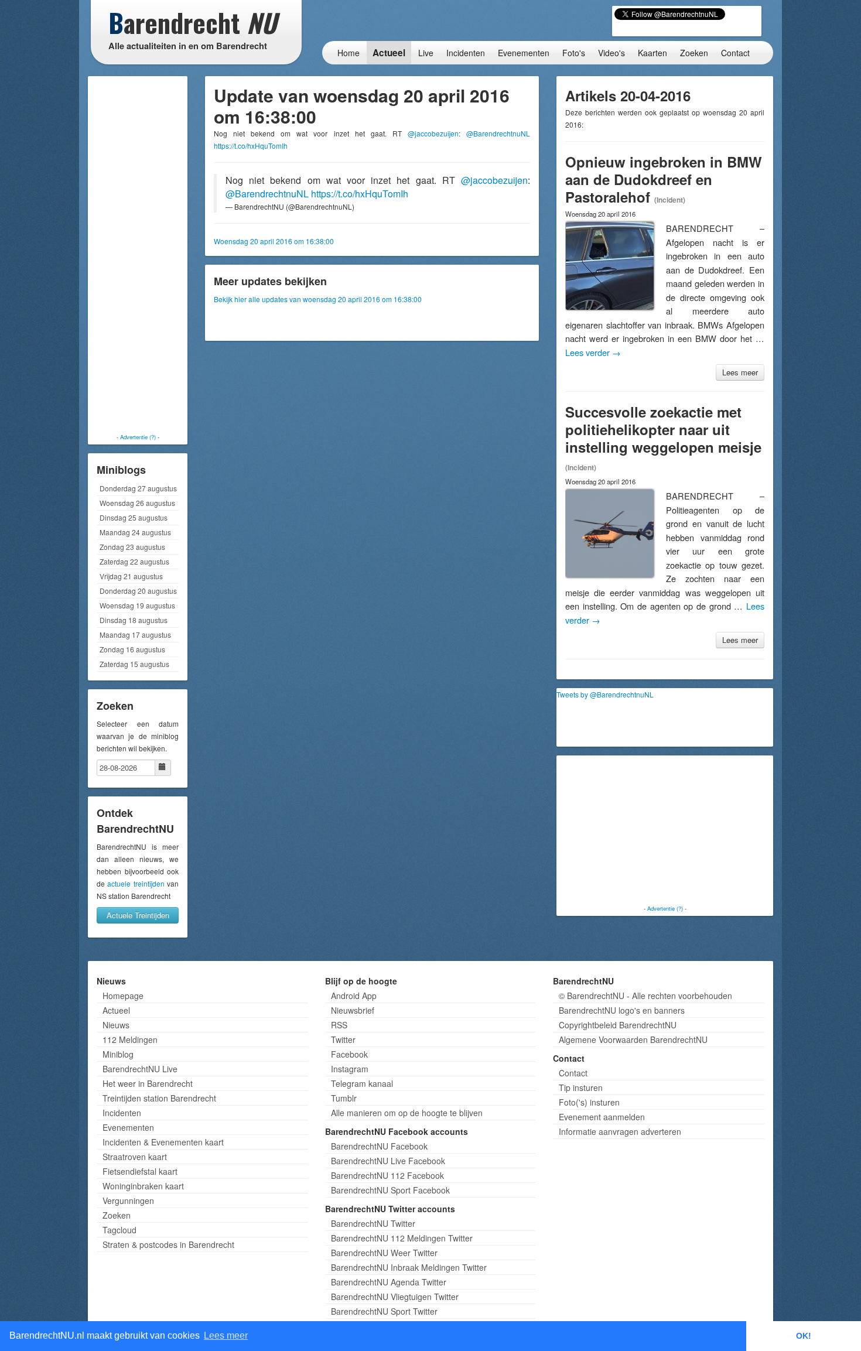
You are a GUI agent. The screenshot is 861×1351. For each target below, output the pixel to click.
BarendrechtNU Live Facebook (388, 1161)
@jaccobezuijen (433, 133)
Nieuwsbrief (352, 1010)
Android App (354, 995)
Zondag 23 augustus (132, 547)
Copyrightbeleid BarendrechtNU (617, 1025)
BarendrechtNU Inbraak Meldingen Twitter (409, 1267)
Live (425, 53)
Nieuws (115, 1025)
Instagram (349, 1069)
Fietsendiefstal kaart (139, 1171)
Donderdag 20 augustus (138, 591)
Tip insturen (581, 1087)
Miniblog (118, 1054)
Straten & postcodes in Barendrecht (168, 1244)
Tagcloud (119, 1230)
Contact (735, 53)
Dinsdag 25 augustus (134, 517)
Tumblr (344, 1098)
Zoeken (694, 53)
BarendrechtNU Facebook (379, 1146)
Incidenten (465, 53)
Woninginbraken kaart (143, 1186)
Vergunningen (128, 1200)
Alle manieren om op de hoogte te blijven (407, 1113)
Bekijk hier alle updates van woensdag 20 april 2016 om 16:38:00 (318, 299)
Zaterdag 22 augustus (134, 561)
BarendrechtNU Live (139, 1069)
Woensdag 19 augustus (137, 605)
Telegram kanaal (362, 1083)
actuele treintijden (135, 883)
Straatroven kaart (134, 1156)
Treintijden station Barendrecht (159, 1098)
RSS (339, 1025)
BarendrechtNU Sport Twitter (384, 1311)
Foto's (573, 53)
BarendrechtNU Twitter (373, 1223)
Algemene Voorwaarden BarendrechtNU (633, 1039)
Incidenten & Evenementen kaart (163, 1142)
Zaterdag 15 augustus (134, 664)
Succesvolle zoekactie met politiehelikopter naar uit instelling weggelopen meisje (663, 429)
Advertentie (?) (138, 437)
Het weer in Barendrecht (147, 1083)
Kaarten (652, 53)
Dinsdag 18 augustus (134, 620)
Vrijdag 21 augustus (131, 576)
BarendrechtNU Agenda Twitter (388, 1282)
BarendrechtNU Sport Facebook (390, 1190)
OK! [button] (803, 1335)
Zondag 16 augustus (132, 649)
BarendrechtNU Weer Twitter (384, 1252)
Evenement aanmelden (602, 1117)
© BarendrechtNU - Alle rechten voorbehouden (645, 995)
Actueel (389, 52)
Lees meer (740, 372)
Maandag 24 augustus (135, 532)
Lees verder (593, 352)
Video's (611, 53)
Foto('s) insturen (589, 1102)
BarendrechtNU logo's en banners (622, 1010)
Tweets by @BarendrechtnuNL (605, 694)
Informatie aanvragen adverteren (620, 1131)
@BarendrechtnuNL (498, 133)
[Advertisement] (137, 254)
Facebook (349, 1054)
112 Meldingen (130, 1039)
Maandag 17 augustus (135, 634)
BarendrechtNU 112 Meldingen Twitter (402, 1238)
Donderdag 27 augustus (138, 488)
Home (348, 53)
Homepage (123, 995)
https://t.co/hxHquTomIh (251, 146)
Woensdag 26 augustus (137, 503)
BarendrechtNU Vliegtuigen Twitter (395, 1296)
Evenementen (523, 53)
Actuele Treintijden (138, 915)
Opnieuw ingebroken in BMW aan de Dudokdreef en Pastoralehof (663, 179)
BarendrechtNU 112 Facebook (387, 1175)
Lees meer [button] (226, 1335)
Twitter (343, 1039)
